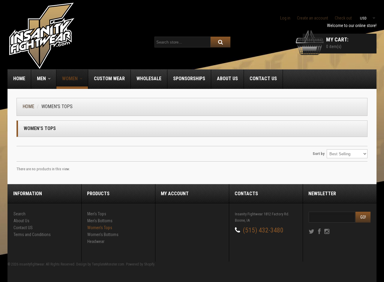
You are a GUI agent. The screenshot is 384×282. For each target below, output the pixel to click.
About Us (21, 220)
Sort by (319, 153)
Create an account (312, 18)
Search (20, 213)
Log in (285, 18)
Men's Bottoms (99, 220)
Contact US (23, 227)
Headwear (95, 241)
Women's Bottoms (102, 234)
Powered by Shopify (140, 264)
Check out (343, 18)
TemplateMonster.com (108, 264)
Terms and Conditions (32, 234)
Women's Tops (99, 227)
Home (28, 106)
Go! (363, 217)
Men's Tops (96, 213)
